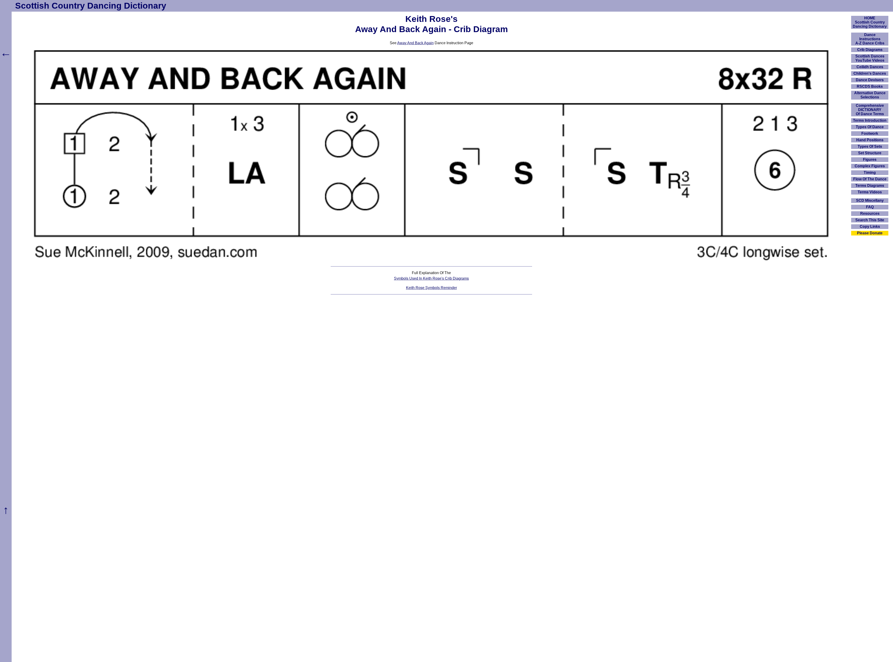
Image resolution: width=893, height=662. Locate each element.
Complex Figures (870, 166)
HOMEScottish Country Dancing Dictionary (870, 22)
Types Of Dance (870, 127)
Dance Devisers (870, 80)
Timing (870, 173)
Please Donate (870, 233)
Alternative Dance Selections (870, 95)
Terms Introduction (869, 120)
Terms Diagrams (869, 186)
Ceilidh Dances (869, 67)
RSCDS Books (870, 86)
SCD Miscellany (870, 200)
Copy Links (870, 227)
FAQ (870, 207)
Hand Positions (869, 140)
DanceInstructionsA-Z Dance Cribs (869, 39)
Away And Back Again (415, 43)
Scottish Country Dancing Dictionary (90, 5)
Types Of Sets (870, 146)
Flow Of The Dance (869, 179)
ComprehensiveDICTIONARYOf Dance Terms (870, 110)
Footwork (869, 133)
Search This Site (869, 220)
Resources (870, 213)
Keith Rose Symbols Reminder (431, 288)
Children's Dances (869, 73)
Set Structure (869, 153)
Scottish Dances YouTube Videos (869, 58)
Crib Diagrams (870, 50)
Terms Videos (870, 192)
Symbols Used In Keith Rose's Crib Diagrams (431, 278)
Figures (869, 159)
